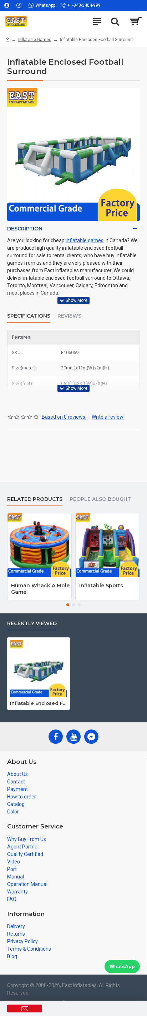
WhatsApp (122, 966)
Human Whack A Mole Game (40, 588)
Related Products (34, 499)
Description (24, 228)
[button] (67, 604)
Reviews (69, 316)
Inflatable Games (34, 39)
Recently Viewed (32, 624)
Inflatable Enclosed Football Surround (38, 703)
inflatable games (84, 240)
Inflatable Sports (101, 585)
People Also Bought (100, 499)
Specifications (28, 316)
